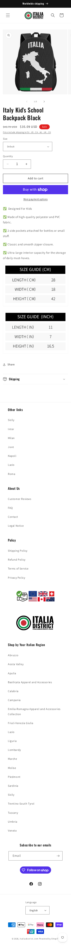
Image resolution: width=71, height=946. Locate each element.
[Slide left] (26, 101)
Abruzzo (13, 655)
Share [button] (11, 364)
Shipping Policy (17, 550)
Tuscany (13, 812)
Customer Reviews (19, 499)
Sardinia (13, 786)
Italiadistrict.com (29, 938)
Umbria (12, 821)
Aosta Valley (15, 664)
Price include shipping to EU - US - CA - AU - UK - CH (27, 132)
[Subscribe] (58, 856)
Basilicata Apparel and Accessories (30, 682)
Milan (11, 438)
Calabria (13, 691)
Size (5, 138)
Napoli (12, 456)
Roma (11, 474)
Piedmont (14, 777)
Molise (12, 768)
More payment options (35, 199)
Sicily (11, 420)
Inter (11, 429)
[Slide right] (44, 101)
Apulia (12, 673)
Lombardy (14, 750)
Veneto (12, 830)
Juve (11, 447)
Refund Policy (16, 559)
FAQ (10, 508)
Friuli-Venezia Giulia (20, 723)
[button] (8, 15)
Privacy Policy (16, 577)
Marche (12, 759)
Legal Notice (16, 525)
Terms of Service (18, 568)
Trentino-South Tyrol (21, 803)
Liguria (12, 741)
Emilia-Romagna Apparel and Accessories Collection (34, 711)
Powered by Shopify (49, 938)
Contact (13, 517)
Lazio (11, 465)
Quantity (8, 156)
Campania (14, 700)
